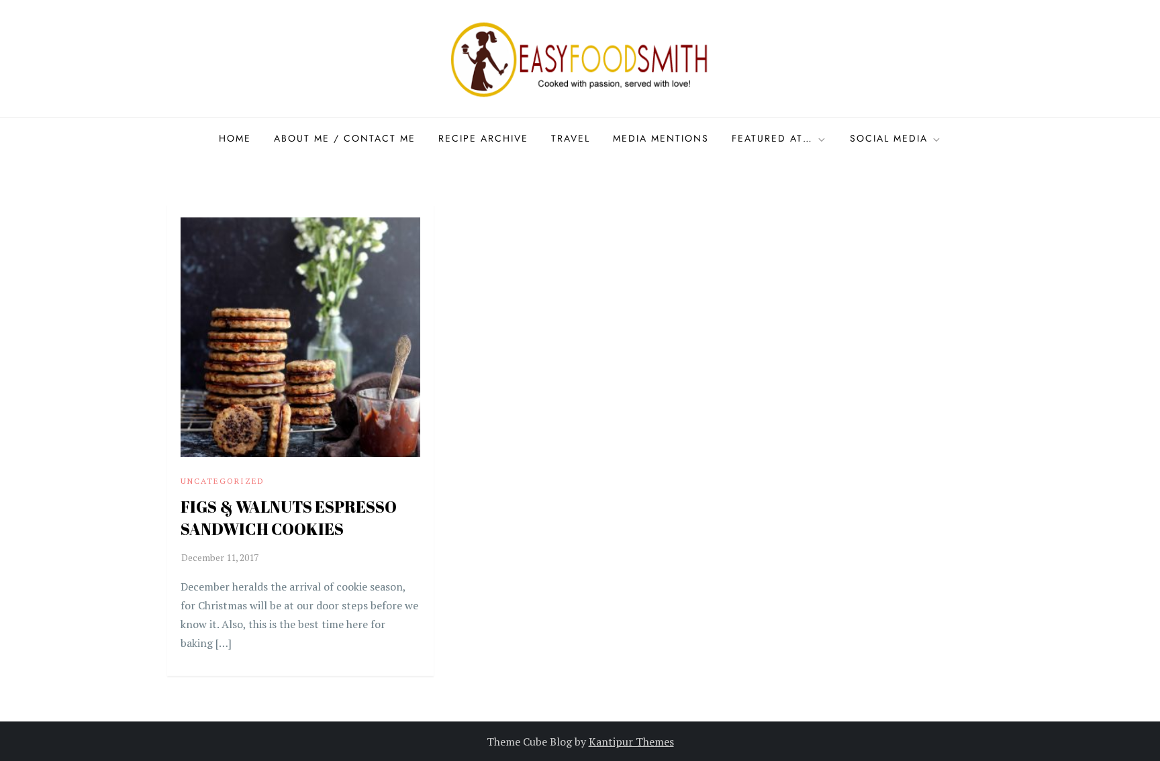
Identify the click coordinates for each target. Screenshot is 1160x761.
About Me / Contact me (345, 138)
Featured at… (772, 138)
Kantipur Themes (631, 741)
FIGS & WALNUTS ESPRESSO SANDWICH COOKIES (289, 518)
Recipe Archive (483, 138)
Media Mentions (661, 138)
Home (235, 138)
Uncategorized (222, 481)
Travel (570, 138)
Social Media (889, 138)
